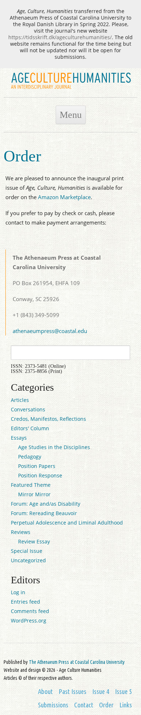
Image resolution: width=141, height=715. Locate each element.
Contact (83, 705)
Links (125, 705)
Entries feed (25, 601)
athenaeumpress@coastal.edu (50, 330)
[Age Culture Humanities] (70, 89)
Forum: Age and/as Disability (45, 503)
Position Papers (36, 466)
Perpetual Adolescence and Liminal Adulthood (67, 522)
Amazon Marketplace (64, 197)
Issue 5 (123, 691)
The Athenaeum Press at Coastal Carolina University (77, 662)
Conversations (28, 409)
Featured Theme (31, 484)
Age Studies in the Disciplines (54, 447)
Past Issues (72, 691)
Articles (20, 399)
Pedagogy (29, 456)
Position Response (40, 475)
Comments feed (30, 611)
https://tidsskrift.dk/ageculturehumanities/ (60, 37)
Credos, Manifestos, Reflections (48, 418)
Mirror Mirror (34, 494)
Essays (19, 437)
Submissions (53, 705)
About (45, 691)
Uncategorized (28, 560)
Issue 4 (100, 691)
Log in (18, 592)
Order (106, 705)
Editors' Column (30, 428)
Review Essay (34, 541)
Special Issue (26, 550)
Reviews (20, 532)
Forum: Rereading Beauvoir (44, 513)
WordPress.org (28, 620)
